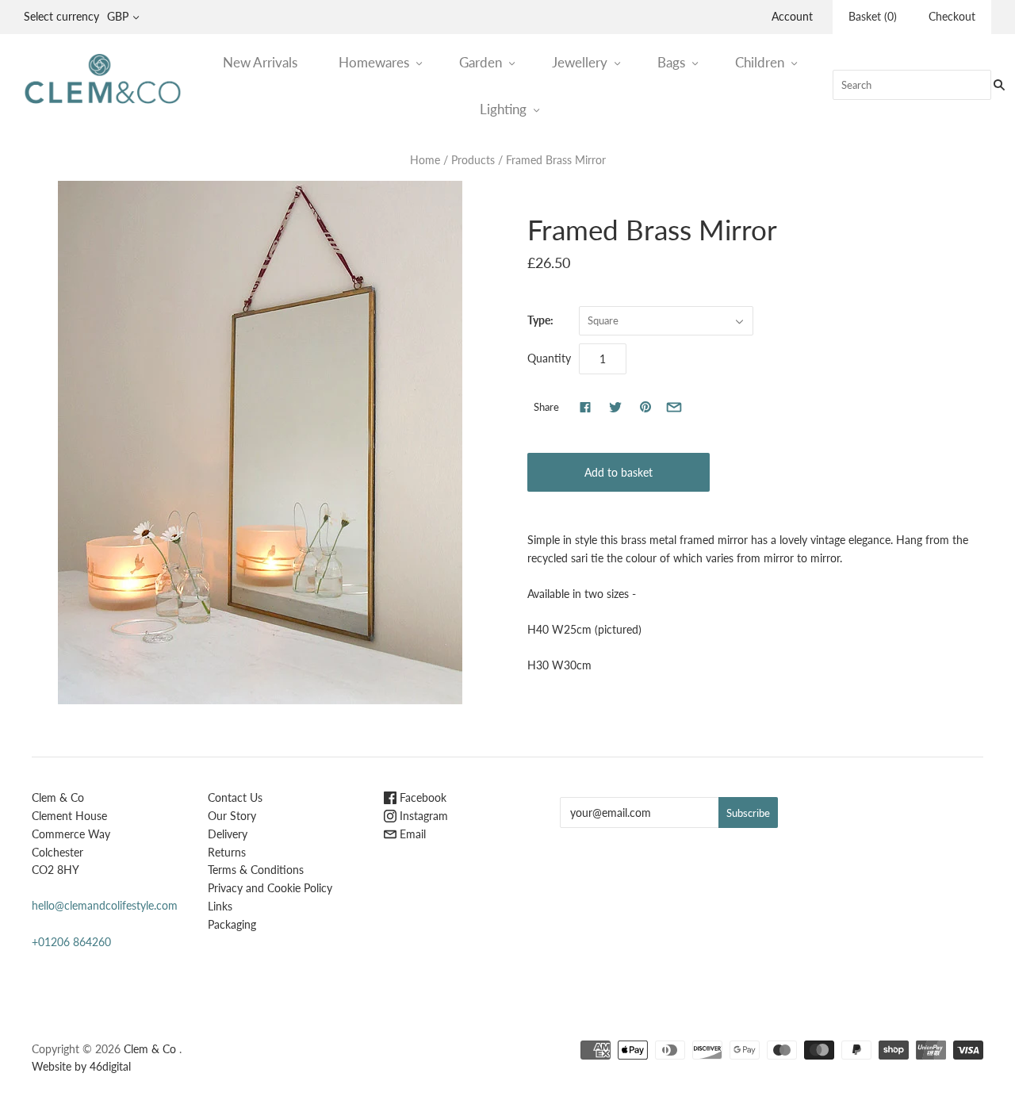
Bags (671, 62)
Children (759, 62)
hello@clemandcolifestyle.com (105, 905)
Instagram (422, 815)
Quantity (549, 358)
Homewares (374, 62)
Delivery (227, 834)
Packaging (232, 924)
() (872, 16)
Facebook (421, 797)
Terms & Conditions (256, 869)
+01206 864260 (71, 942)
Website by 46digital (81, 1066)
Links (220, 906)
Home (425, 160)
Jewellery (579, 62)
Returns (227, 852)
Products (473, 160)
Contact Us (235, 797)
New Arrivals (260, 62)
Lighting (503, 109)
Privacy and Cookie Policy (270, 888)
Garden (480, 62)
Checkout (952, 16)
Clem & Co (150, 1049)
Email (411, 834)
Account (792, 16)
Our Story (232, 815)
